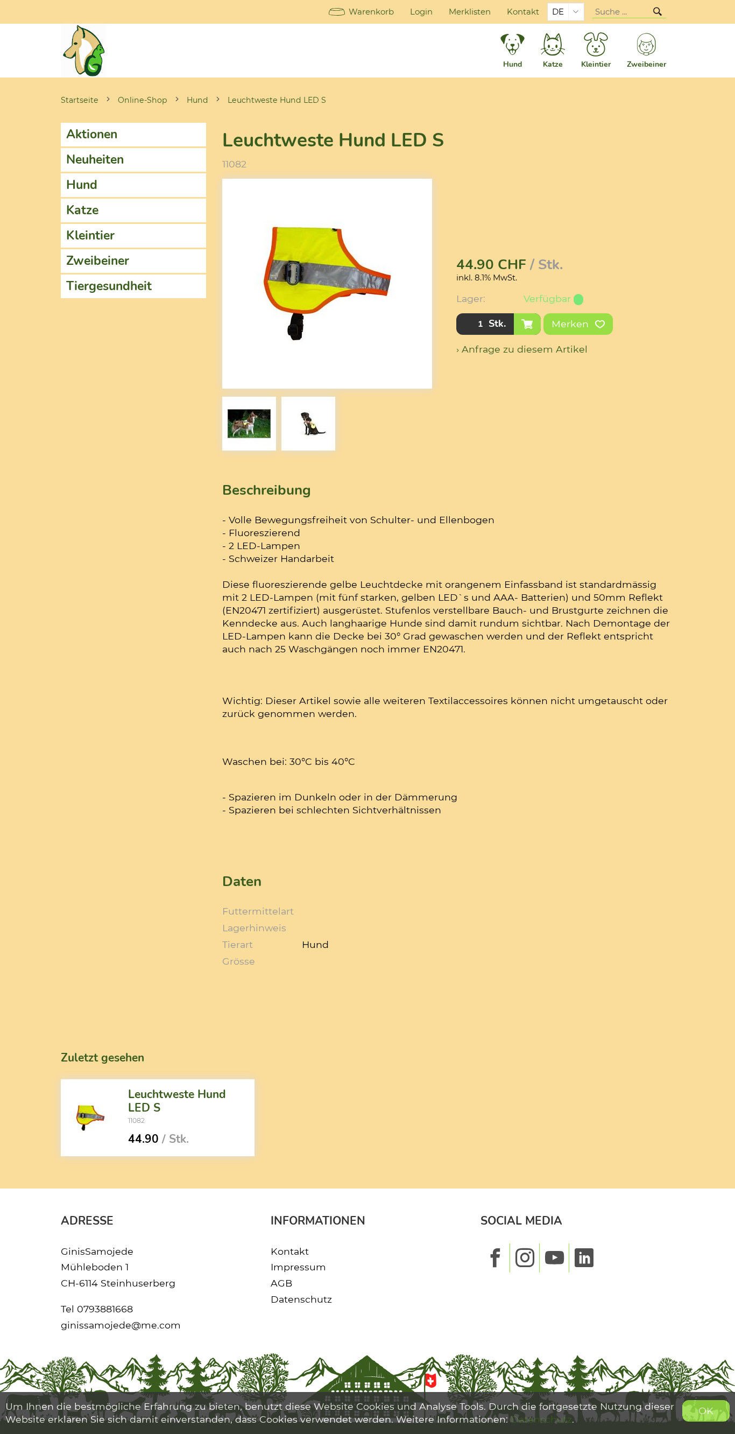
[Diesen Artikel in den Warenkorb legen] (527, 324)
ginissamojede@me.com (121, 1325)
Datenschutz (301, 1299)
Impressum (298, 1267)
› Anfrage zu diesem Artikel (522, 349)
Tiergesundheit (109, 286)
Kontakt (523, 12)
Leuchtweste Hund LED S (277, 100)
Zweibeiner (97, 260)
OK (705, 1410)
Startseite (79, 100)
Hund (197, 100)
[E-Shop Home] (83, 51)
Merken (571, 323)
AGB (281, 1283)
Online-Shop (142, 100)
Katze (82, 210)
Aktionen (91, 134)
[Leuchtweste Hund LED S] (90, 1118)
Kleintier (90, 235)
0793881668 (105, 1309)
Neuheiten (95, 159)
